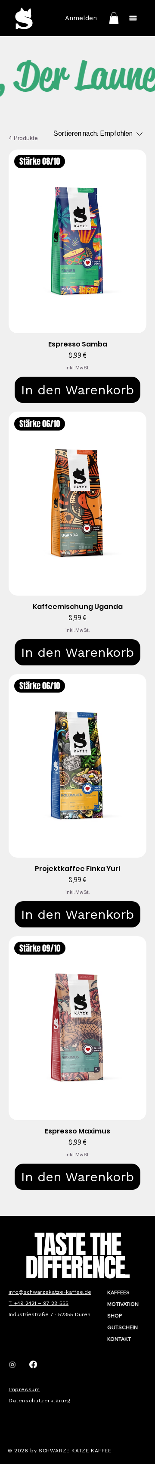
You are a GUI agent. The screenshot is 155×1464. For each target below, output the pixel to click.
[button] (114, 18)
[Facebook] (33, 1364)
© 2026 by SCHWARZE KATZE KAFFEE (60, 1451)
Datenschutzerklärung (40, 1401)
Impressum (24, 1389)
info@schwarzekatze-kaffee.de (50, 1292)
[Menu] (133, 18)
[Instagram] (12, 1364)
